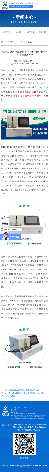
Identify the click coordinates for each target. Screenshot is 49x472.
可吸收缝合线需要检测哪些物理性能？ (25, 390)
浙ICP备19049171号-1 (11, 466)
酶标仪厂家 (22, 425)
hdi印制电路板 (26, 430)
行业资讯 (18, 32)
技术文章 (30, 32)
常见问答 (43, 32)
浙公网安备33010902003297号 (34, 466)
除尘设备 (36, 430)
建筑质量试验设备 (31, 427)
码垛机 (14, 425)
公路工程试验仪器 (35, 425)
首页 (3, 42)
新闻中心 (14, 42)
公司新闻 (6, 32)
